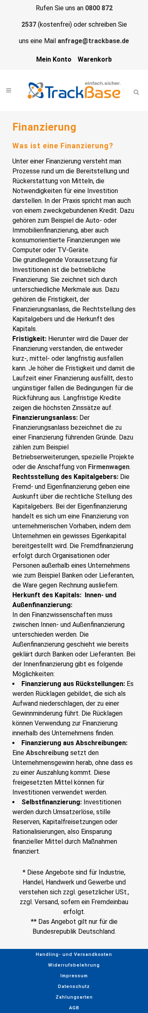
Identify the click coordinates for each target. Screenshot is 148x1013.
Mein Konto (54, 59)
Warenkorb (95, 59)
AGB (74, 1008)
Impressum (74, 975)
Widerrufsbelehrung (74, 965)
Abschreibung (47, 753)
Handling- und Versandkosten (74, 954)
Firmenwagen (109, 467)
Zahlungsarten (74, 997)
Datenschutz (74, 986)
